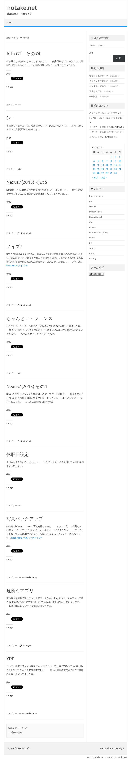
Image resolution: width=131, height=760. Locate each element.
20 (102, 169)
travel (92, 253)
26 (98, 173)
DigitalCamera (95, 212)
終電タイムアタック (98, 76)
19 (98, 169)
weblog (92, 258)
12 (98, 165)
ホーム (10, 22)
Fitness (92, 227)
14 (107, 165)
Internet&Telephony (27, 577)
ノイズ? (14, 246)
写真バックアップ (24, 518)
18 (94, 169)
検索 (91, 53)
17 (120, 165)
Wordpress (121, 757)
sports (92, 248)
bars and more (96, 196)
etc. (19, 169)
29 (111, 173)
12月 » (103, 177)
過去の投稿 (15, 732)
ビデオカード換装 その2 (100, 127)
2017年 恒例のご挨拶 (99, 118)
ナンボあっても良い (98, 86)
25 (94, 173)
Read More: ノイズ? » (16, 265)
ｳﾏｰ (9, 117)
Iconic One (91, 757)
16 (115, 165)
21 (107, 169)
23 (115, 169)
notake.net (22, 7)
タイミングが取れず (98, 81)
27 (102, 173)
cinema (92, 206)
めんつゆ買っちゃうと (99, 113)
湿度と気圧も (95, 91)
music (92, 238)
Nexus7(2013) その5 (26, 182)
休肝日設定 (17, 454)
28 (107, 173)
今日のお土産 (95, 137)
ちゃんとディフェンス (29, 318)
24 (120, 169)
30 (115, 173)
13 (102, 165)
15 (111, 165)
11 (94, 165)
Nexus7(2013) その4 (26, 386)
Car (19, 105)
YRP (10, 658)
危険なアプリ (20, 590)
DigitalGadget (24, 233)
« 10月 (95, 177)
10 (120, 161)
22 (111, 169)
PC (90, 243)
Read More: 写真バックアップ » (26, 537)
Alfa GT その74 (23, 53)
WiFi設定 (93, 96)
